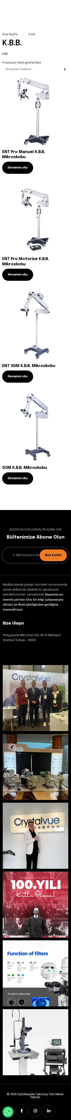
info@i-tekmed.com (16, 658)
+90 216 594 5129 (14, 651)
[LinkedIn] (48, 1110)
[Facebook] (21, 1110)
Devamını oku (17, 167)
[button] (8, 1111)
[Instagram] (35, 1110)
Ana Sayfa (9, 34)
